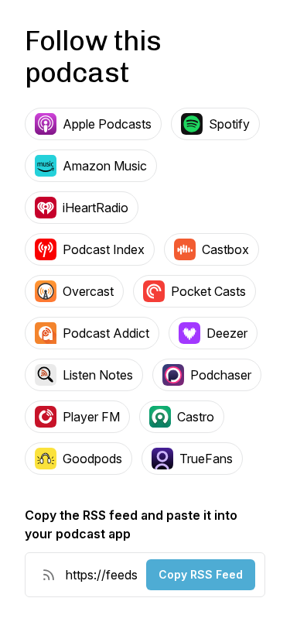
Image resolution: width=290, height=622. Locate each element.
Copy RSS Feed (201, 574)
